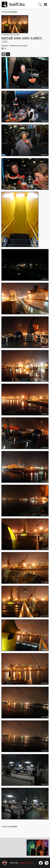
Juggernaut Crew (26, 863)
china (5, 41)
